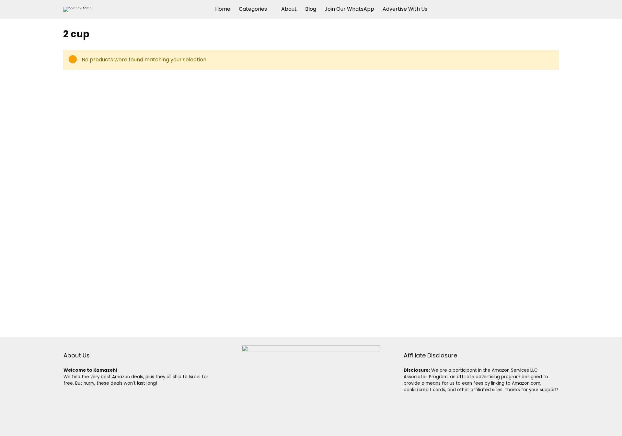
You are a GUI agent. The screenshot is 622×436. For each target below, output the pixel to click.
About (289, 9)
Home (222, 9)
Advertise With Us (405, 9)
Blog (310, 9)
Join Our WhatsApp (349, 9)
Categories (253, 9)
